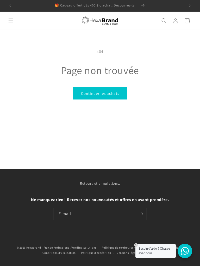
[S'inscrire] (141, 214)
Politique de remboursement (121, 247)
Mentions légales (128, 253)
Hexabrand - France (39, 247)
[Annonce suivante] (190, 5)
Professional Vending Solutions (75, 247)
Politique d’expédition (96, 253)
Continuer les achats (100, 93)
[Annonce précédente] (10, 5)
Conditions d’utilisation (59, 253)
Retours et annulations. (100, 183)
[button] (11, 20)
